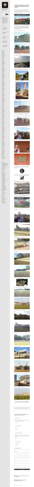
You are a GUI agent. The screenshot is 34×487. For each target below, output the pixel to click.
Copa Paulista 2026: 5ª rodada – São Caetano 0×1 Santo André (5, 18)
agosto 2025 (3, 57)
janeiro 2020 (3, 94)
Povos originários (3, 198)
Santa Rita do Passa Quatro (22, 26)
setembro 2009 (3, 152)
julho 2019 (3, 96)
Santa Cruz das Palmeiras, (21, 27)
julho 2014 (3, 118)
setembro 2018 (3, 101)
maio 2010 (3, 147)
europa (2, 170)
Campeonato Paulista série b (4, 165)
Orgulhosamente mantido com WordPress (18, 485)
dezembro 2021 (3, 83)
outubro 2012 (3, 130)
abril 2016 (3, 109)
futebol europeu (3, 181)
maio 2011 (3, 140)
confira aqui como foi (23, 10)
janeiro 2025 (3, 61)
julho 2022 (3, 79)
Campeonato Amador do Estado (5, 163)
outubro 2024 (3, 63)
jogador (2, 192)
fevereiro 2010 (3, 149)
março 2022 (3, 81)
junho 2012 (3, 132)
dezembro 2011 (3, 136)
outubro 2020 (3, 89)
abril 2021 (3, 86)
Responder (16, 422)
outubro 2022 (3, 77)
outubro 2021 (3, 84)
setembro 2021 (3, 85)
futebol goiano (3, 183)
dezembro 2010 (3, 143)
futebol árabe (3, 174)
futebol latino (3, 184)
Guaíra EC (22, 408)
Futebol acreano (3, 172)
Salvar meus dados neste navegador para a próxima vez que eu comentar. (22, 467)
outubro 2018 (3, 100)
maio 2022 (3, 80)
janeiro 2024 (3, 68)
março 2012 (3, 134)
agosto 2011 (3, 138)
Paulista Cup (3, 196)
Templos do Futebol (21, 278)
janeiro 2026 (3, 54)
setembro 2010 (3, 145)
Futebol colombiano (4, 179)
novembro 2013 (3, 122)
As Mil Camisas (4, 8)
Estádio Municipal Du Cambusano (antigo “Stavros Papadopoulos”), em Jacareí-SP (5, 21)
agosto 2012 (3, 131)
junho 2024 (3, 65)
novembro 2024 (3, 62)
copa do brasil (3, 166)
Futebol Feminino (3, 182)
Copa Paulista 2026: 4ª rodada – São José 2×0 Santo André (5, 22)
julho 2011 (3, 139)
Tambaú (26, 26)
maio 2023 (3, 73)
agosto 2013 (3, 124)
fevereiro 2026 (3, 53)
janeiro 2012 (3, 135)
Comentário (15, 451)
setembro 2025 (3, 56)
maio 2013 (3, 126)
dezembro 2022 (3, 76)
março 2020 (3, 93)
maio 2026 (3, 52)
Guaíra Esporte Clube (25, 408)
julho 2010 (3, 146)
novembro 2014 (3, 116)
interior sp (3, 191)
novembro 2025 (3, 55)
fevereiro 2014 (3, 121)
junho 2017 (3, 106)
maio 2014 (3, 119)
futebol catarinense (4, 177)
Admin (21, 407)
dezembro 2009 (3, 150)
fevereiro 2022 (3, 82)
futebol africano (3, 173)
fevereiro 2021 (3, 87)
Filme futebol (3, 171)
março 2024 (3, 67)
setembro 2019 (3, 95)
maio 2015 (3, 113)
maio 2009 (3, 154)
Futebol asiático (3, 175)
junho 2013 (3, 125)
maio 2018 (3, 103)
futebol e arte (3, 180)
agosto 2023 (3, 71)
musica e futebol (3, 195)
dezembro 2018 (3, 99)
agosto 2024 (3, 64)
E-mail (15, 462)
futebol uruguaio (3, 190)
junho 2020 (3, 91)
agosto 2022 (3, 78)
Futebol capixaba (3, 176)
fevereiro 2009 (3, 156)
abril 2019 (3, 97)
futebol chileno (3, 178)
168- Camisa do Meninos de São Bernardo (5, 33)
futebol (18, 408)
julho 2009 (3, 153)
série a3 (2, 201)
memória (3, 194)
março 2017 (3, 108)
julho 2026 (3, 51)
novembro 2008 (3, 158)
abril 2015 (3, 114)
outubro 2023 (3, 70)
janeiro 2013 (3, 128)
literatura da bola (3, 193)
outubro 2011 (3, 137)
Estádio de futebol (27, 407)
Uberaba (17, 25)
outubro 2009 (3, 151)
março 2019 (3, 98)
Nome (15, 459)
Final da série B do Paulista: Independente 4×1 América (5, 19)
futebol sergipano (3, 189)
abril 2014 (3, 120)
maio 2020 (3, 92)
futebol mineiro (3, 185)
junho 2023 (3, 72)
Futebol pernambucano (4, 187)
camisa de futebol (3, 162)
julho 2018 (3, 102)
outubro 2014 (3, 117)
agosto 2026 (3, 50)
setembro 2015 (3, 111)
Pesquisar (3, 13)
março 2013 (3, 127)
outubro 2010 (3, 144)
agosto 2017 (3, 105)
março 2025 (3, 60)
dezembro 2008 (3, 157)
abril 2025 (3, 59)
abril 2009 (3, 155)
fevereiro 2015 (3, 115)
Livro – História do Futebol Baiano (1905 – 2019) (5, 42)
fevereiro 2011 (3, 142)
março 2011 (3, 141)
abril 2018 (3, 104)
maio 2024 (3, 66)
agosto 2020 (3, 90)
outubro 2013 (3, 123)
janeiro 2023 (3, 75)
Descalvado (17, 26)
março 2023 (3, 74)
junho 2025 (3, 58)
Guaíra (20, 408)
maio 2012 (3, 133)
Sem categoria (3, 200)
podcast (2, 197)
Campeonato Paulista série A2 (5, 164)
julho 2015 (3, 112)
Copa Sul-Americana (4, 168)
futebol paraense (3, 186)
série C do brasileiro (4, 202)
